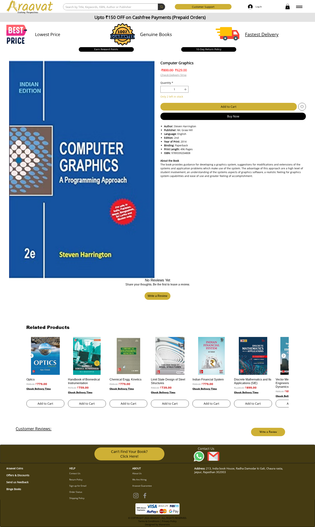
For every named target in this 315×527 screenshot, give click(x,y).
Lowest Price (47, 34)
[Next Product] (283, 356)
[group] (157, 372)
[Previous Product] (31, 356)
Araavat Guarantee (142, 485)
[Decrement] (163, 89)
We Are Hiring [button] (139, 479)
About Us (137, 473)
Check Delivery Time (173, 75)
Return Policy (75, 479)
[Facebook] (144, 495)
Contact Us (74, 473)
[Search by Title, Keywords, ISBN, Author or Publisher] (161, 7)
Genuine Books (156, 34)
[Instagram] (135, 495)
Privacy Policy (169, 521)
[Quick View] (45, 356)
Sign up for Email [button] (77, 485)
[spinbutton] (174, 89)
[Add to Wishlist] (302, 106)
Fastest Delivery (262, 34)
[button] (287, 6)
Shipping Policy (76, 498)
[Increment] (185, 89)
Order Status (75, 492)
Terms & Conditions (149, 521)
